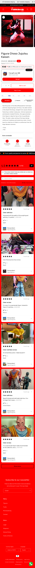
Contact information (9, 562)
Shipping (3, 63)
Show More (18, 218)
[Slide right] (21, 50)
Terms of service (27, 562)
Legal (4, 525)
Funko (5, 507)
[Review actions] (31, 209)
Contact (5, 515)
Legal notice (27, 560)
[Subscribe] (30, 491)
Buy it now (17, 91)
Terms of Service (8, 536)
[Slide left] (14, 50)
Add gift (18, 79)
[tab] (6, 101)
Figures (5, 504)
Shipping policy (19, 562)
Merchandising (7, 511)
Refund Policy (7, 532)
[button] (3, 9)
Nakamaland (12, 560)
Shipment (6, 529)
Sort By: (24, 183)
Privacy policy (19, 560)
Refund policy (18, 565)
